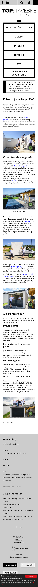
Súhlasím (31, 576)
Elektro (17, 478)
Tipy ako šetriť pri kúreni (11, 504)
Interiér (6, 459)
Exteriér (6, 466)
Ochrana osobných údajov (19, 557)
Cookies (19, 554)
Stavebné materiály (9, 453)
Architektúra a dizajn (11, 444)
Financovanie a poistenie (12, 487)
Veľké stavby (21, 453)
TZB (4, 472)
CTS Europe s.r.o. (9, 507)
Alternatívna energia (19, 475)
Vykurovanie (7, 475)
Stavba (5, 450)
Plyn (12, 478)
